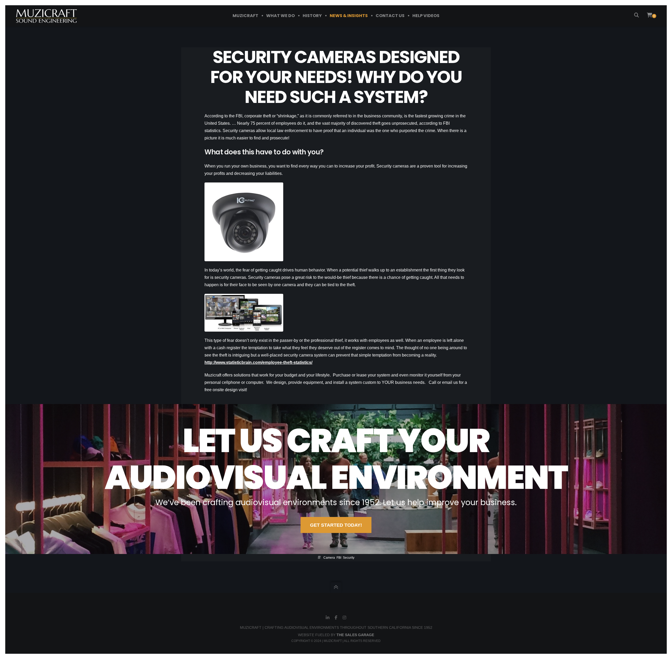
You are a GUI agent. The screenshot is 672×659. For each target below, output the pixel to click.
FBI (339, 557)
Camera (329, 557)
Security (348, 557)
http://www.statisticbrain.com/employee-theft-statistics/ (258, 362)
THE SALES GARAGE (355, 635)
